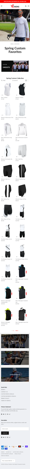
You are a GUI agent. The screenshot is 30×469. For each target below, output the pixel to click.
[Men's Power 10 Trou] (7, 211)
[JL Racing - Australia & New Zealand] (15, 6)
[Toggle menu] (1, 6)
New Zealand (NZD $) (7, 460)
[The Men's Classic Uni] (22, 211)
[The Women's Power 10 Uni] (22, 251)
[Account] (25, 6)
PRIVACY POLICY (5, 398)
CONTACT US (4, 391)
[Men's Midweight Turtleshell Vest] (22, 292)
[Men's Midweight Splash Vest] (22, 314)
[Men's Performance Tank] (22, 109)
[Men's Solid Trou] (22, 151)
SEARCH (3, 389)
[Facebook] (1, 414)
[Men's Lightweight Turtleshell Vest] (22, 271)
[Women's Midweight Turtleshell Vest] (7, 314)
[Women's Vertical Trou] (22, 171)
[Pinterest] (7, 414)
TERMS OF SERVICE (6, 400)
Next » (17, 330)
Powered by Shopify (21, 464)
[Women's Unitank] (22, 89)
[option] (15, 66)
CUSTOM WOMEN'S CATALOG (8, 396)
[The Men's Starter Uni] (22, 231)
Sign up (5, 433)
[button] (12, 70)
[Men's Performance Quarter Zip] (22, 129)
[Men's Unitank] (7, 89)
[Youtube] (3, 414)
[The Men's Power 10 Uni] (7, 231)
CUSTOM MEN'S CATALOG (7, 394)
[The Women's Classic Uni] (7, 251)
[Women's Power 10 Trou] (22, 191)
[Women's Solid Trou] (7, 171)
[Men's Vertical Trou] (7, 191)
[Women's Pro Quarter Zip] (7, 151)
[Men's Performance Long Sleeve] (7, 129)
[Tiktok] (9, 414)
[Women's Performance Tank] (7, 109)
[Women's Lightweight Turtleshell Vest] (7, 292)
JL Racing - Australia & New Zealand (10, 464)
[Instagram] (5, 414)
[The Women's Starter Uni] (7, 271)
